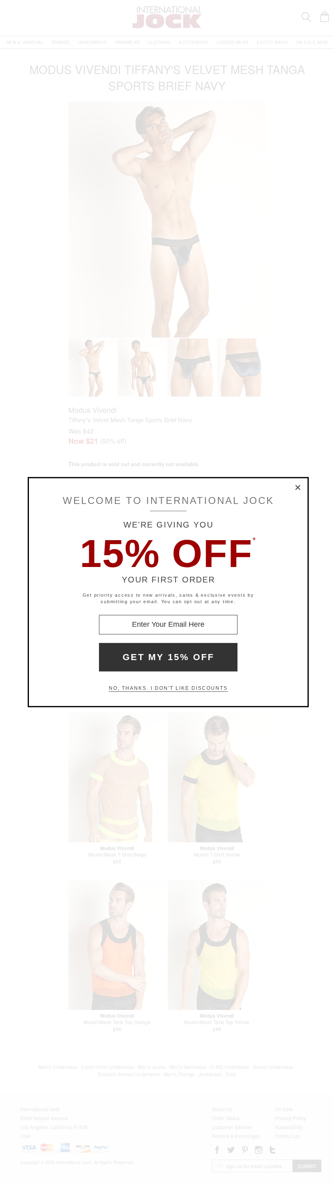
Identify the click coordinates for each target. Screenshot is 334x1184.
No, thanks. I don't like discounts (168, 688)
